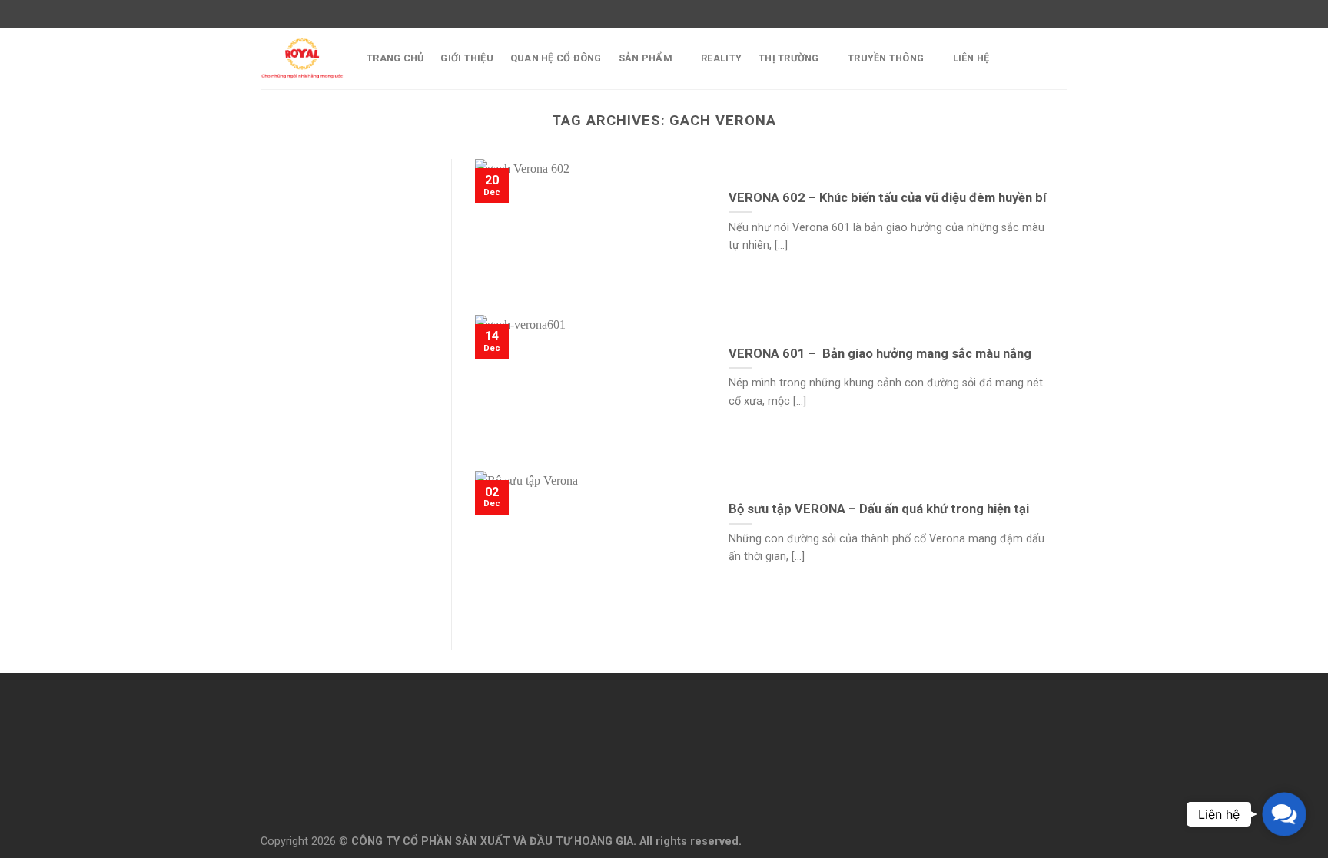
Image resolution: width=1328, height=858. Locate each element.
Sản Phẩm (645, 58)
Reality (721, 58)
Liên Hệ (971, 58)
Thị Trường (789, 58)
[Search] (1061, 58)
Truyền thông (886, 58)
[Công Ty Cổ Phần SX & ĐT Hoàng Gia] (302, 58)
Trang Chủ (395, 58)
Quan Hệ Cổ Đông (556, 58)
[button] (1284, 814)
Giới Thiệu (466, 58)
